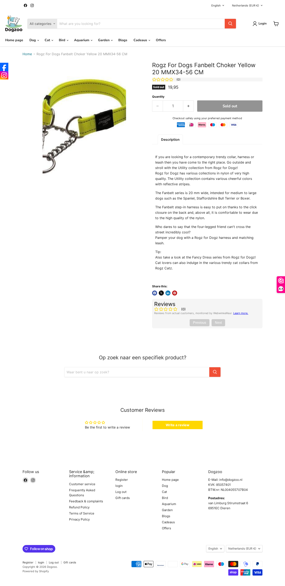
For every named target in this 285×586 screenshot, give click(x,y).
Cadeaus (141, 40)
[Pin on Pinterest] (174, 293)
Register (121, 480)
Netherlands (245, 5)
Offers (161, 40)
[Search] (230, 23)
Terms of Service (81, 513)
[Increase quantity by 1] (188, 106)
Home (27, 54)
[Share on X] (161, 293)
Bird (62, 40)
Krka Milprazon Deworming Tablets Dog (50, 576)
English (216, 5)
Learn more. (240, 313)
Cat (48, 40)
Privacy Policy (79, 519)
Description (170, 139)
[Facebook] (4, 67)
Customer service (82, 484)
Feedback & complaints (86, 501)
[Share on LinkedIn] (167, 293)
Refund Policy (79, 507)
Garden (104, 40)
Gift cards (122, 498)
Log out (120, 492)
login (119, 486)
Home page (14, 40)
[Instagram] (4, 75)
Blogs (122, 40)
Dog (33, 40)
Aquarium (82, 40)
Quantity (158, 96)
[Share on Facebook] (154, 293)
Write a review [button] (177, 425)
